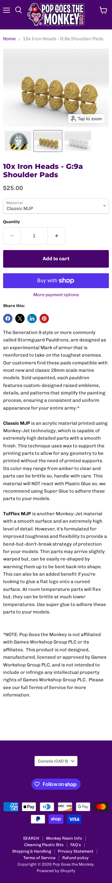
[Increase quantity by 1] (56, 235)
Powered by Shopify (56, 870)
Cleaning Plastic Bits (43, 844)
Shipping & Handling (31, 851)
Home (9, 39)
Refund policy (75, 857)
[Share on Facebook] (7, 318)
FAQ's (75, 844)
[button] (18, 141)
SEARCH (31, 838)
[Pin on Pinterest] (44, 318)
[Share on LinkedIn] (32, 318)
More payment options (56, 294)
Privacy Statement (75, 851)
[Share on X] (20, 318)
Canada (53, 761)
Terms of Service (39, 857)
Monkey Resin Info (64, 838)
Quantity (11, 221)
